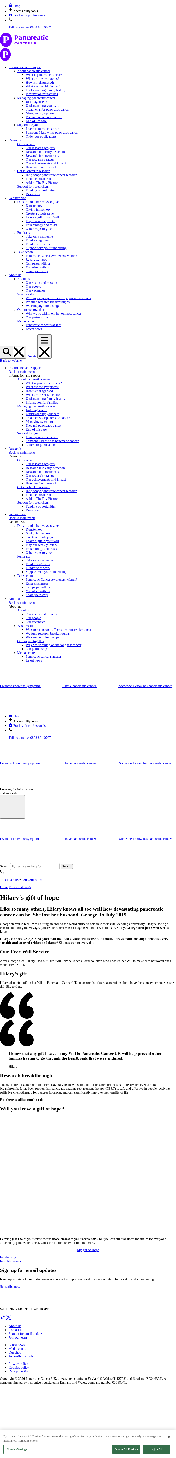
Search (4, 866)
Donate (32, 356)
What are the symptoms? (42, 78)
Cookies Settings (17, 1449)
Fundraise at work (38, 244)
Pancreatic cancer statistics (43, 325)
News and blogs (20, 887)
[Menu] (44, 346)
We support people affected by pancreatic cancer (58, 298)
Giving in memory (38, 209)
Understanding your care (42, 105)
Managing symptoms (40, 113)
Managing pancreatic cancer (36, 98)
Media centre (26, 321)
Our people (33, 286)
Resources (33, 194)
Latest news (34, 329)
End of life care (36, 121)
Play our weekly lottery (41, 221)
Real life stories (10, 1261)
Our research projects (40, 148)
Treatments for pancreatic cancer (48, 109)
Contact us (16, 1330)
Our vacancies (35, 290)
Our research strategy (40, 159)
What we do (25, 294)
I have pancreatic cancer (42, 128)
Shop (16, 6)
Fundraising (8, 1257)
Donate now (34, 205)
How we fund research (41, 167)
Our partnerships (37, 317)
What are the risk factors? (43, 86)
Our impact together (30, 309)
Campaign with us (38, 263)
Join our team (18, 1337)
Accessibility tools (21, 1356)
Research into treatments (42, 155)
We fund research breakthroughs (48, 302)
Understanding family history (45, 90)
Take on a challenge (39, 236)
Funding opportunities (41, 190)
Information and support (25, 67)
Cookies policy (19, 1367)
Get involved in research (33, 171)
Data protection (19, 1371)
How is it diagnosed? (40, 82)
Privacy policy (18, 1363)
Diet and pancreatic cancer (44, 117)
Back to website (11, 360)
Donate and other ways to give (38, 202)
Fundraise (23, 232)
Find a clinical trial (38, 179)
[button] (23, 11)
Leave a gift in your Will (42, 217)
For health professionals (29, 15)
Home (4, 887)
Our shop (15, 1352)
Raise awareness (37, 259)
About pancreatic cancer (33, 71)
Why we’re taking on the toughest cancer (53, 313)
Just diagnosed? (36, 102)
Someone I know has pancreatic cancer (52, 132)
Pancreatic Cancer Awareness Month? (51, 256)
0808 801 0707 (40, 27)
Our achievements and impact (46, 163)
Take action (25, 252)
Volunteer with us (38, 267)
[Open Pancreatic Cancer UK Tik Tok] (3, 1318)
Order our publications (41, 136)
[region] (88, 1444)
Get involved (17, 198)
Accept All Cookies (126, 1449)
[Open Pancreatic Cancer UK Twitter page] (8, 1318)
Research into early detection (45, 152)
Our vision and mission (41, 282)
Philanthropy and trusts (41, 225)
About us (15, 275)
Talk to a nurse (19, 27)
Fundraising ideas (38, 240)
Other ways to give (39, 229)
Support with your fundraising (46, 248)
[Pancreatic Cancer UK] (88, 47)
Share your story (37, 271)
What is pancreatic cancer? (44, 75)
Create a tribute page (40, 213)
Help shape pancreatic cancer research (51, 175)
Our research (26, 144)
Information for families (42, 94)
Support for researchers (33, 186)
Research (15, 140)
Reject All (156, 1449)
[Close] (169, 1437)
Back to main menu (22, 371)
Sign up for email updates (26, 1333)
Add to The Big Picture (42, 182)
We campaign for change (42, 306)
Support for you (28, 125)
